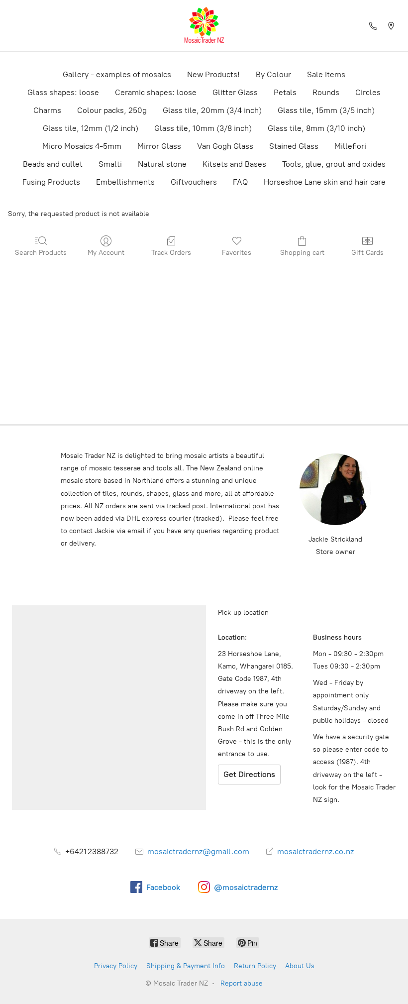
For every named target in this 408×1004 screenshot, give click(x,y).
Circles (368, 92)
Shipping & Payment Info (185, 966)
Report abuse (241, 983)
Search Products (41, 252)
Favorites (236, 252)
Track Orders (171, 252)
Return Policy (255, 966)
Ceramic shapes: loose (156, 92)
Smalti (110, 164)
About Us (299, 966)
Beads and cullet (53, 164)
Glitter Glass (235, 92)
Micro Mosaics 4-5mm (81, 146)
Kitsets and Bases (234, 164)
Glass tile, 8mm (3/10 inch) (316, 128)
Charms (47, 110)
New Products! (213, 74)
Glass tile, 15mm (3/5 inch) (326, 110)
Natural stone (162, 164)
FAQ (240, 182)
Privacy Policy (115, 966)
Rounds (325, 92)
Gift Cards (367, 252)
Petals (285, 92)
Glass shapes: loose (63, 92)
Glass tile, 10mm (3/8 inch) (203, 128)
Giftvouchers (194, 182)
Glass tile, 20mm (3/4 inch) (212, 110)
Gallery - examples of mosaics (117, 74)
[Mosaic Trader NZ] (204, 25)
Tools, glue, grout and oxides (334, 164)
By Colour (273, 74)
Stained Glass (293, 146)
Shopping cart (302, 252)
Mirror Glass (159, 146)
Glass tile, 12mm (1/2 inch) (90, 128)
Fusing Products (51, 182)
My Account (106, 252)
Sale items (326, 74)
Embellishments (125, 182)
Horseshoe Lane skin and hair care (325, 182)
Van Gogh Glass (225, 146)
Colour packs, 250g (112, 110)
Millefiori (350, 146)
